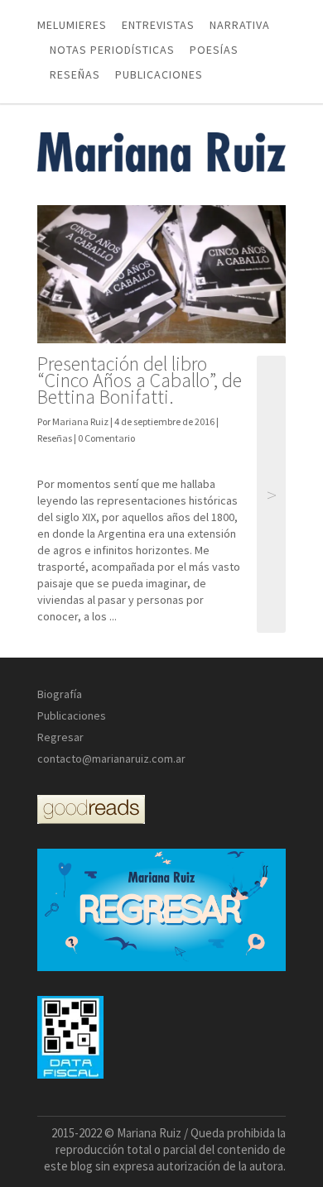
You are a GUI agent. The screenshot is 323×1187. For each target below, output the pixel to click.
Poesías (214, 49)
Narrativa (240, 24)
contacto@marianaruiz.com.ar (111, 758)
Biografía (59, 694)
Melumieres (72, 24)
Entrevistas (158, 24)
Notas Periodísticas (112, 49)
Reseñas (75, 74)
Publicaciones (159, 74)
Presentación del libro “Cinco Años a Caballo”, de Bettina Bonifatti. (139, 380)
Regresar (60, 737)
